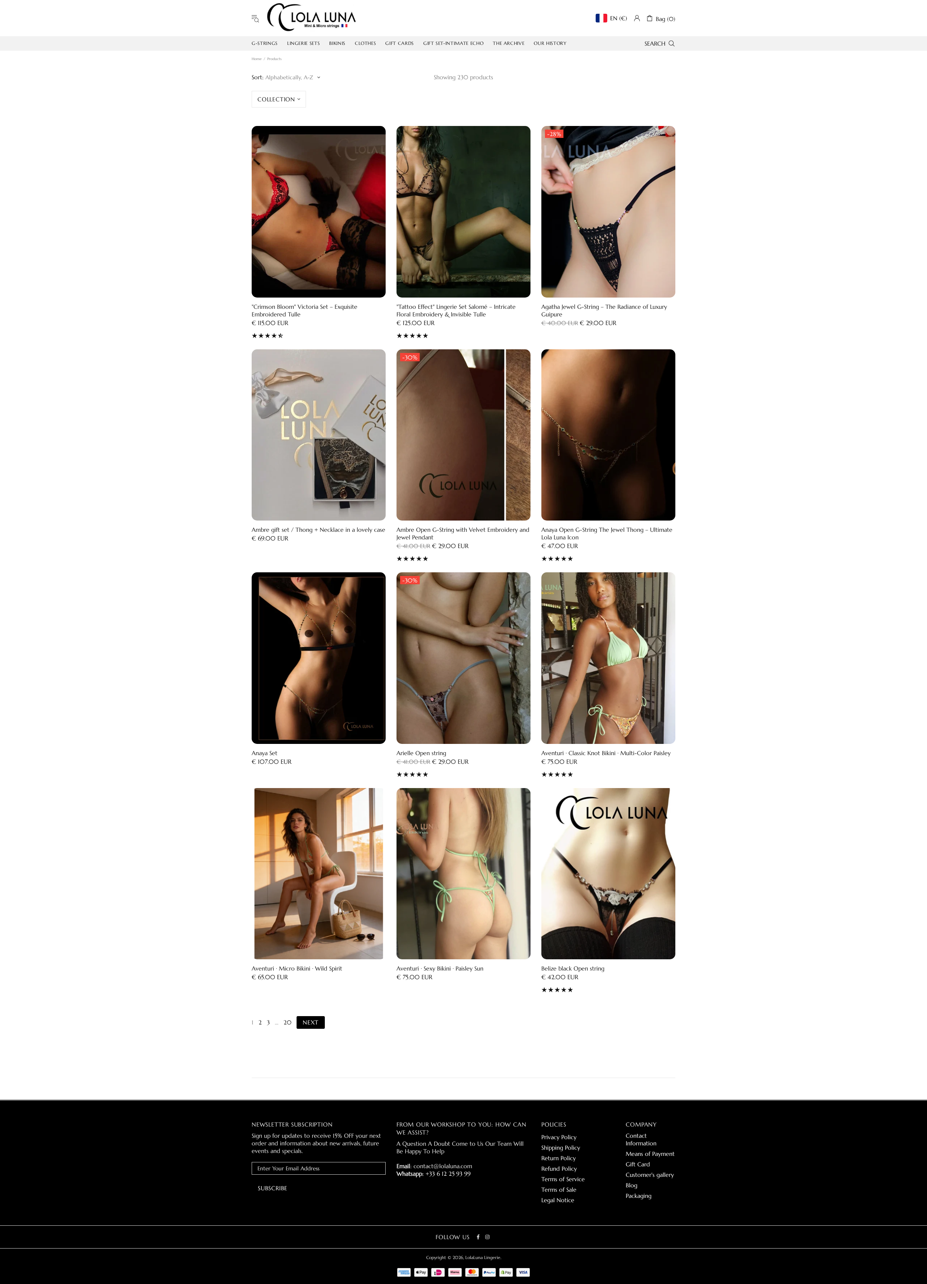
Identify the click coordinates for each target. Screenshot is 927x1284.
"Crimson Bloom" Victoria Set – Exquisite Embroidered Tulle (304, 310)
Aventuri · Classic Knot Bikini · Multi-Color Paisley (606, 753)
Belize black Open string (572, 968)
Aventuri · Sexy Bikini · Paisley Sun (440, 968)
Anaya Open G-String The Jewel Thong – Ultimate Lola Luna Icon (606, 533)
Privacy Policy (558, 1137)
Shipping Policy (560, 1147)
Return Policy (558, 1158)
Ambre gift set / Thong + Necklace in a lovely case (318, 529)
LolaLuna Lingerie (311, 18)
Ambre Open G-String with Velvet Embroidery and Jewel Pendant (463, 533)
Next (311, 1022)
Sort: (258, 77)
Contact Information (641, 1139)
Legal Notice (557, 1200)
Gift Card (638, 1164)
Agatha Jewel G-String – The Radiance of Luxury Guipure (604, 310)
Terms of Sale (558, 1189)
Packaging (638, 1195)
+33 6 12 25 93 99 (448, 1173)
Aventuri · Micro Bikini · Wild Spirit (297, 968)
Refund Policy (559, 1168)
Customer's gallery (650, 1174)
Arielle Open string (421, 753)
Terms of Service (563, 1179)
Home (256, 58)
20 (287, 1022)
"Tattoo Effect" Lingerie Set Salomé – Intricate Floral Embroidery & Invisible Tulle (456, 310)
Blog (631, 1185)
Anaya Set (264, 753)
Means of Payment (650, 1153)
